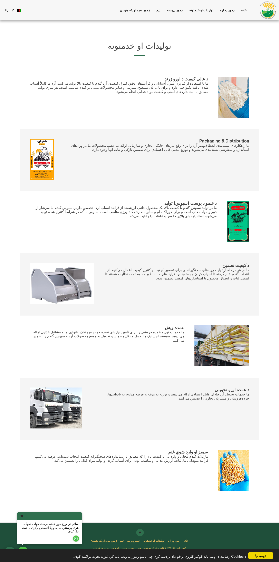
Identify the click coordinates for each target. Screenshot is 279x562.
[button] (13, 10)
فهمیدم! (260, 555)
